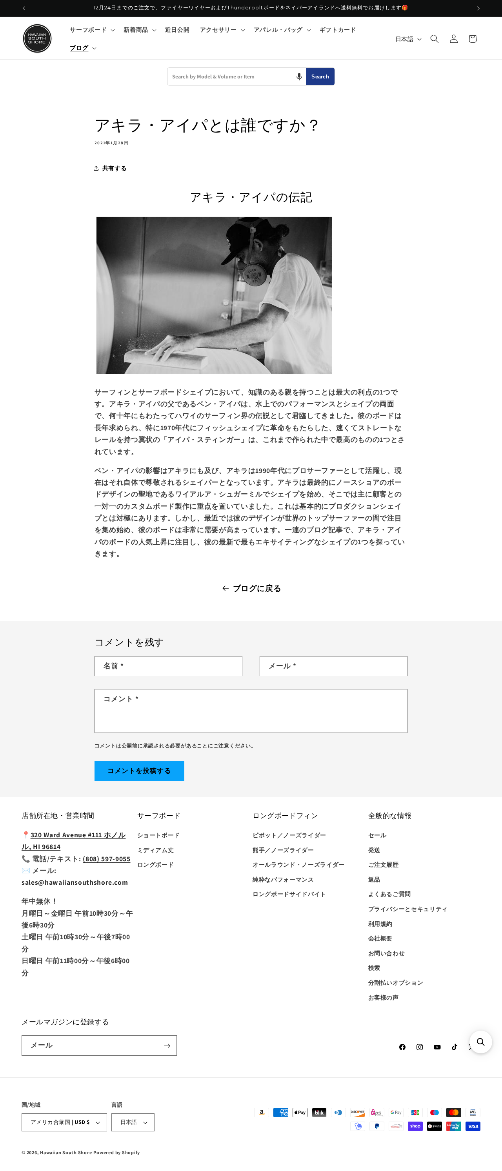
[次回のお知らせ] (478, 8)
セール (377, 835)
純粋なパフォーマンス (283, 879)
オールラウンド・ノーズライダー (299, 865)
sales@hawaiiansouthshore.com (75, 882)
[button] (91, 30)
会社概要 (380, 938)
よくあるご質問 (389, 894)
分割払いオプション (396, 983)
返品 (374, 879)
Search (320, 77)
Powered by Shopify (116, 1152)
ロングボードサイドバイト (289, 894)
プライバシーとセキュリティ (408, 909)
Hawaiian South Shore (66, 1152)
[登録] (167, 1046)
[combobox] (236, 76)
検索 (374, 968)
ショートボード (158, 835)
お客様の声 (383, 997)
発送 (374, 850)
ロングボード (155, 865)
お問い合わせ (386, 953)
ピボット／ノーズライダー (289, 835)
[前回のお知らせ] (24, 8)
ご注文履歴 (383, 865)
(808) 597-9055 (106, 858)
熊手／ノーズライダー (283, 850)
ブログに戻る (257, 588)
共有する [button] (114, 168)
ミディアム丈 (155, 850)
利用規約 (380, 923)
